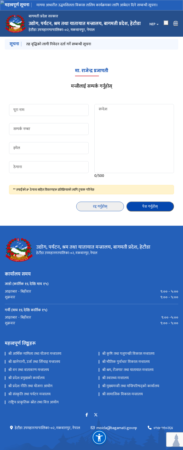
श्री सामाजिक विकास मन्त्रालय (122, 394)
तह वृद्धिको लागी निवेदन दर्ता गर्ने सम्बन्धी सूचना (58, 44)
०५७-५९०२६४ (163, 428)
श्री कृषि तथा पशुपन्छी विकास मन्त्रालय (128, 353)
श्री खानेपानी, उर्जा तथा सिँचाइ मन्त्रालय (34, 362)
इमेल (16, 148)
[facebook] (87, 415)
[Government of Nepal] (15, 23)
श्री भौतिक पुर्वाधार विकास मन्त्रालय (126, 362)
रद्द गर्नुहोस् (100, 206)
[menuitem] (91, 292)
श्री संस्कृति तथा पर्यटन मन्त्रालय (29, 394)
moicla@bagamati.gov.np (117, 428)
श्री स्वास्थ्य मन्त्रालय (115, 378)
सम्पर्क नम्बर (21, 129)
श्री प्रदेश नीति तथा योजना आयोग (30, 386)
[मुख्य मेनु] (175, 23)
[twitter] (96, 415)
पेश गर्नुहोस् (150, 206)
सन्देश (103, 109)
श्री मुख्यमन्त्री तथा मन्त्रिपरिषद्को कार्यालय (130, 386)
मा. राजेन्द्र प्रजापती (91, 71)
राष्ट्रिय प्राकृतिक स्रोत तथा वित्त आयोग (33, 402)
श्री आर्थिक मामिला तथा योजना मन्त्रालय (34, 353)
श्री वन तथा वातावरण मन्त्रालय (28, 370)
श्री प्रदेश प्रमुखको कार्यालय (26, 378)
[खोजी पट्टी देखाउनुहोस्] (166, 22)
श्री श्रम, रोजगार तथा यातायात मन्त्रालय (127, 370)
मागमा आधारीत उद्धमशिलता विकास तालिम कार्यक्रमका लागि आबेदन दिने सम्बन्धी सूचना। (97, 5)
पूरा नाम (18, 110)
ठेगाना (17, 167)
